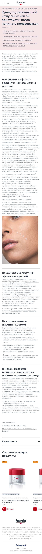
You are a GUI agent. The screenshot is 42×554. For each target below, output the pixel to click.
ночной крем (16, 311)
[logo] (21, 3)
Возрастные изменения (27, 8)
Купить (10, 509)
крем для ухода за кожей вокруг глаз (19, 312)
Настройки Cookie (32, 527)
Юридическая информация (21, 538)
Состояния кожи (9, 8)
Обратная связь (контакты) (13, 527)
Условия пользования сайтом (21, 536)
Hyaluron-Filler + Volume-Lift (21, 309)
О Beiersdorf (21, 548)
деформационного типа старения (16, 102)
